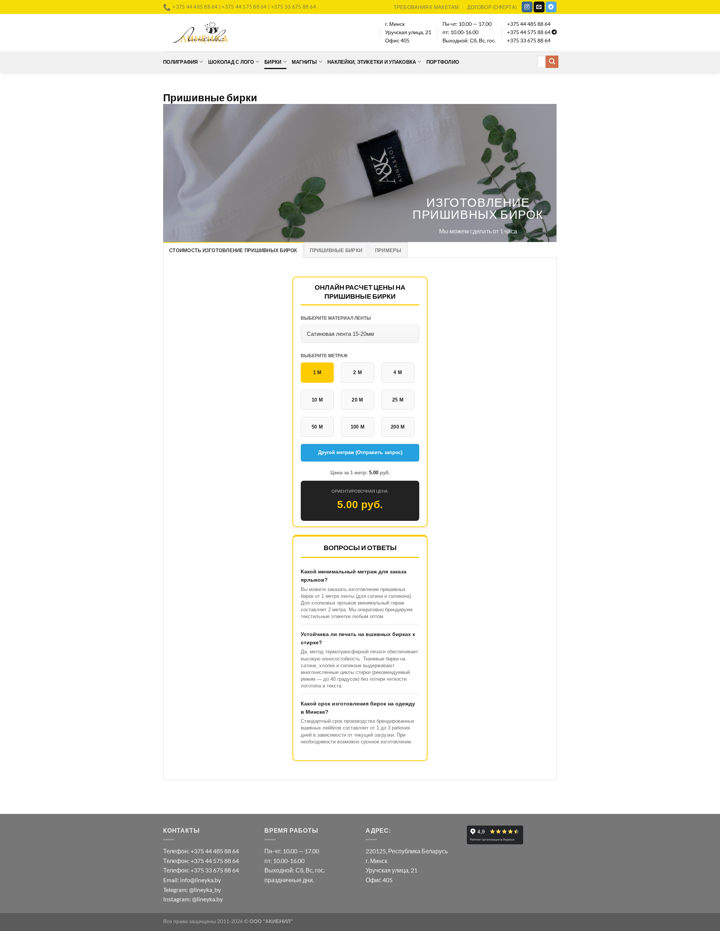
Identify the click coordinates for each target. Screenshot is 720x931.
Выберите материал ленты (336, 318)
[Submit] (552, 62)
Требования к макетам (426, 7)
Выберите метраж (324, 355)
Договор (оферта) (492, 7)
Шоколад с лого (231, 62)
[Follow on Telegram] (551, 7)
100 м (358, 427)
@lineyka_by (205, 889)
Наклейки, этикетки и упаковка (371, 62)
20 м (357, 400)
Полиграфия (180, 62)
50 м (317, 427)
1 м (317, 372)
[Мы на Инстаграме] (527, 7)
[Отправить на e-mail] (539, 7)
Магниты (304, 62)
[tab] (233, 250)
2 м (357, 372)
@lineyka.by (207, 898)
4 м (397, 372)
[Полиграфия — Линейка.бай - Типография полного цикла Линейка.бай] (200, 32)
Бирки (272, 62)
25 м (398, 400)
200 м (398, 427)
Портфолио (442, 62)
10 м (317, 400)
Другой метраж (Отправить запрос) (360, 452)
